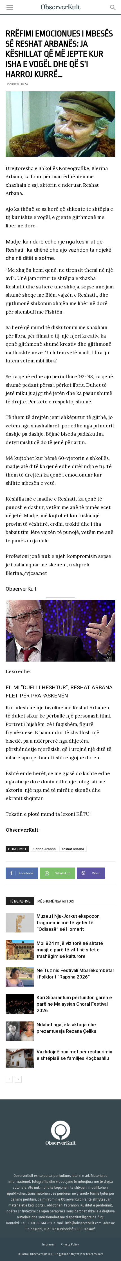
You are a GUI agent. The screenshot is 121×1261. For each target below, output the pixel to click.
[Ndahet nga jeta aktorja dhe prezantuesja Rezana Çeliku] (20, 1031)
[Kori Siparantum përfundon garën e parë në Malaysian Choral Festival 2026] (20, 1004)
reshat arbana (73, 849)
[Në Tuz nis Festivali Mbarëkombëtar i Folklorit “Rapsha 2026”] (20, 977)
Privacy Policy (70, 1244)
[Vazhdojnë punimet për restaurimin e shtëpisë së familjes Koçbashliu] (20, 1058)
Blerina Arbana (44, 849)
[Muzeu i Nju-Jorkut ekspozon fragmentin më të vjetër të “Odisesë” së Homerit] (20, 922)
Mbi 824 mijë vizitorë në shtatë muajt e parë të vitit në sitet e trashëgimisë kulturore (70, 949)
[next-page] (18, 1079)
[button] (10, 7)
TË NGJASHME (20, 901)
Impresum (48, 1244)
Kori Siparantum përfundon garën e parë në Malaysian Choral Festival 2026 (74, 1004)
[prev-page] (9, 1079)
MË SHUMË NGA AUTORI (55, 901)
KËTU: (83, 814)
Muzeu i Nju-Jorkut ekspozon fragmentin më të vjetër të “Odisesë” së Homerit (68, 922)
